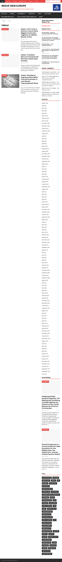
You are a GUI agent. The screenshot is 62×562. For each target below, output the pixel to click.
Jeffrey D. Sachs (52, 508)
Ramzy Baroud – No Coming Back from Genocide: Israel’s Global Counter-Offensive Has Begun (50, 57)
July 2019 (44, 313)
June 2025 (44, 138)
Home (2, 1)
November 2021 (46, 242)
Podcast (45, 534)
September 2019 (46, 308)
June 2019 (44, 315)
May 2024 (44, 171)
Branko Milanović (47, 489)
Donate (15, 1)
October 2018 (45, 336)
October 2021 (45, 245)
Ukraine (45, 548)
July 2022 (44, 222)
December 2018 (46, 331)
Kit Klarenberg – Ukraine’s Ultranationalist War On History (50, 33)
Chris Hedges (54, 491)
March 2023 (45, 202)
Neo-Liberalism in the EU (7, 16)
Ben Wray (45, 483)
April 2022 (44, 229)
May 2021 (44, 257)
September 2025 (46, 131)
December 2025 (46, 123)
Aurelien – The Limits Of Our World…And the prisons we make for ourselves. (51, 83)
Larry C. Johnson (47, 520)
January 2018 (45, 359)
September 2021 (46, 247)
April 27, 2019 (25, 63)
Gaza (54, 500)
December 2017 (46, 361)
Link (55, 520)
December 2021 (46, 240)
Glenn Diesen (52, 503)
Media (39, 13)
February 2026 (45, 118)
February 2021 (45, 265)
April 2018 (44, 351)
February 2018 (45, 356)
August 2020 (45, 280)
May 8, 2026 (45, 456)
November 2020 (46, 272)
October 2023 (45, 184)
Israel (44, 508)
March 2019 (45, 323)
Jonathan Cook (47, 514)
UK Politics (53, 545)
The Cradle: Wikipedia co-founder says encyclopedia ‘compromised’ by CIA (50, 78)
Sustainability (21, 13)
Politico (51, 534)
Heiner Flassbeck (47, 506)
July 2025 (44, 136)
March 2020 (45, 293)
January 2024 (45, 181)
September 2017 (46, 369)
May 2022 (44, 227)
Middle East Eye (47, 528)
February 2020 (45, 295)
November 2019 (46, 303)
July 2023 (44, 191)
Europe (52, 497)
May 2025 (44, 141)
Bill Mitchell (53, 483)
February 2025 (45, 148)
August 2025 (45, 133)
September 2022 (46, 217)
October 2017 (45, 366)
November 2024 (46, 156)
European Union (47, 500)
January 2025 (45, 151)
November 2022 (46, 212)
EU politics (4, 13)
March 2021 (45, 262)
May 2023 (44, 197)
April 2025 (44, 143)
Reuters (45, 537)
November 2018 (46, 333)
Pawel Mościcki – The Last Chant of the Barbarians (50, 62)
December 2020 (46, 270)
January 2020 (45, 298)
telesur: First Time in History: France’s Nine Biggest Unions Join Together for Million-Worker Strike (29, 33)
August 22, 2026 (46, 53)
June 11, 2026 (46, 410)
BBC (58, 480)
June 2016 (44, 374)
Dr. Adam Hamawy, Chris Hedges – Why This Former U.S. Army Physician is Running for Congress (51, 39)
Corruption (31, 13)
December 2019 (46, 300)
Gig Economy (47, 13)
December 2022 (46, 209)
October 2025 (45, 128)
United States (46, 551)
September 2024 (46, 161)
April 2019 (44, 321)
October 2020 (45, 275)
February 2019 (45, 326)
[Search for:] (52, 1)
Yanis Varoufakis (47, 553)
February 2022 (45, 234)
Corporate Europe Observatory (51, 494)
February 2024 (45, 179)
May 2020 (44, 288)
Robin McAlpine (47, 542)
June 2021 (44, 255)
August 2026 (45, 103)
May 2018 (44, 348)
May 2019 (44, 318)
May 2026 (44, 110)
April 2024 (44, 174)
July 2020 (44, 283)
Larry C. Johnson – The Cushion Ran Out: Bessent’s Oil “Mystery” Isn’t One (50, 50)
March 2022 (45, 232)
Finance (12, 13)
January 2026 (45, 121)
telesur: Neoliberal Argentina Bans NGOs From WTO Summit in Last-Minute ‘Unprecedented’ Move (29, 79)
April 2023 (44, 199)
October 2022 (45, 214)
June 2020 (44, 285)
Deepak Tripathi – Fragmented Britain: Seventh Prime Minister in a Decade (51, 94)
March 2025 (45, 146)
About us (8, 1)
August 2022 (45, 219)
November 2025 (46, 126)
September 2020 (46, 277)
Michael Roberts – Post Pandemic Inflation (47, 44)
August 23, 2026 (46, 35)
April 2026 (44, 113)
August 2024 (45, 164)
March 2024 (45, 176)
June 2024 (44, 169)
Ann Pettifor (46, 480)
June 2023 (44, 194)
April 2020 (44, 290)
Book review (46, 486)
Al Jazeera (55, 477)
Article (53, 480)
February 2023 (45, 204)
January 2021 (45, 267)
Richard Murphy (47, 539)
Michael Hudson (47, 522)
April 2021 (44, 260)
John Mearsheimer (47, 511)
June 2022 (44, 224)
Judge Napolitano (47, 517)
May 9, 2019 (24, 39)
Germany (45, 503)
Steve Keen (45, 545)
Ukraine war (52, 548)
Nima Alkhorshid (47, 531)
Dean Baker (45, 497)
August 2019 (45, 310)
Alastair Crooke (47, 477)
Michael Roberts (47, 525)
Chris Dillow (46, 491)
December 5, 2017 (26, 85)
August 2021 (45, 250)
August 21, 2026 (46, 59)
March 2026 (45, 116)
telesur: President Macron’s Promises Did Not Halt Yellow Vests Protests (29, 58)
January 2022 (45, 237)
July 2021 (44, 252)
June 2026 (44, 108)
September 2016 (46, 371)
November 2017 (46, 364)
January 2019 (45, 328)
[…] (47, 424)
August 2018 (45, 341)
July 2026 (44, 105)
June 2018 (44, 346)
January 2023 (45, 207)
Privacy (36, 1)
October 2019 (45, 305)
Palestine (55, 531)
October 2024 (45, 159)
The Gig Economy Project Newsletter (26, 16)
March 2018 (45, 353)
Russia (54, 542)
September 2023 (46, 186)
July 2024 (44, 166)
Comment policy (22, 1)
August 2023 (45, 189)
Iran (54, 506)
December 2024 (46, 153)
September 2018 (46, 338)
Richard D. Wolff (53, 537)
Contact (31, 1)
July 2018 (44, 343)
